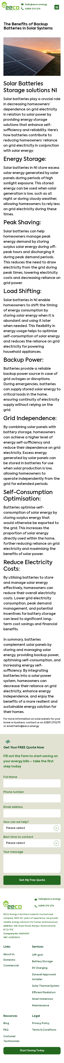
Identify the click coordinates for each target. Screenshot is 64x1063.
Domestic (9, 960)
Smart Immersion (42, 999)
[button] (56, 7)
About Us (9, 954)
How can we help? (16, 822)
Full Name (10, 777)
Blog (6, 1023)
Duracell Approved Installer (44, 977)
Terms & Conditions (44, 1030)
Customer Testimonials (11, 1039)
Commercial (11, 965)
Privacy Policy (40, 1023)
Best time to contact (18, 837)
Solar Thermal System (45, 986)
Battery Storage (42, 961)
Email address (13, 807)
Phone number (13, 792)
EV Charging (39, 968)
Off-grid (37, 955)
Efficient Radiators (44, 992)
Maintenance (40, 1005)
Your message (13, 852)
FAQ (5, 1030)
